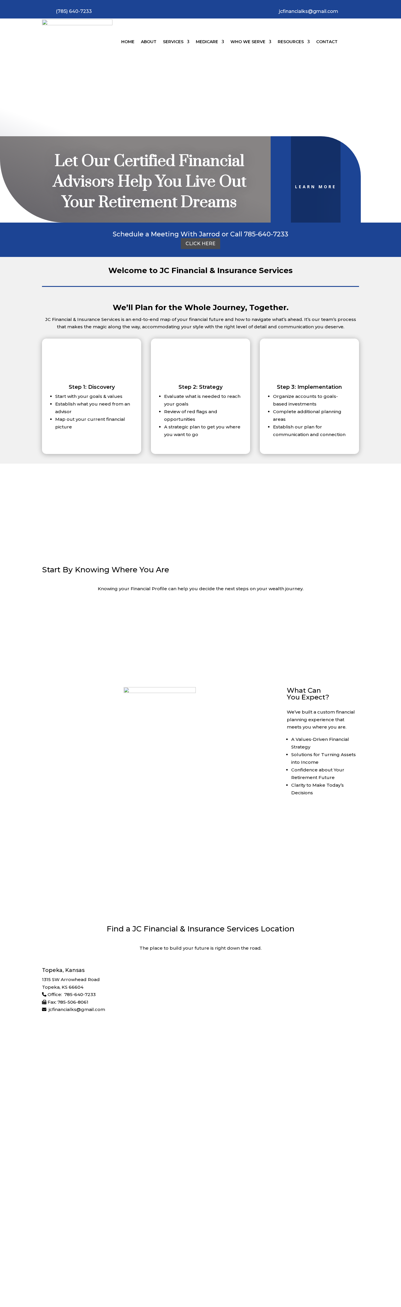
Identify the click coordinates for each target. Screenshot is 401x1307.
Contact (327, 41)
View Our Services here (323, 818)
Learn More (315, 186)
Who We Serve (247, 41)
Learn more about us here (200, 510)
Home (127, 41)
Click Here (200, 243)
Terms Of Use (236, 1261)
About (148, 41)
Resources (291, 41)
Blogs (170, 1215)
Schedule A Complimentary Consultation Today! (200, 632)
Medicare (207, 41)
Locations (91, 1215)
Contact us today (106, 870)
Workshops (144, 1215)
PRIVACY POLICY (160, 1261)
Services (173, 41)
